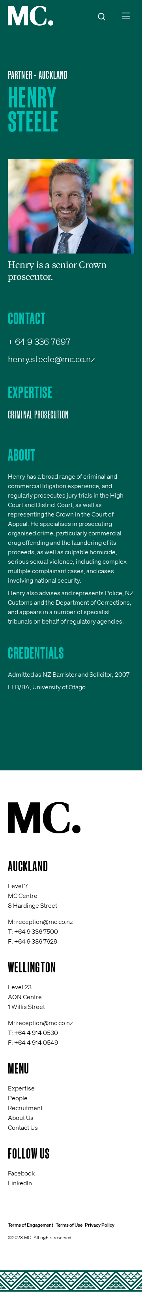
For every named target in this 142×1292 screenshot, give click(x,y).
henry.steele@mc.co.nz (51, 359)
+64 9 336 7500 (36, 931)
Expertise (21, 1088)
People (18, 1098)
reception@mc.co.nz (44, 922)
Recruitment (25, 1108)
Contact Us (23, 1127)
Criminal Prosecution (38, 414)
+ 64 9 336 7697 (39, 341)
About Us (21, 1118)
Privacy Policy (99, 1225)
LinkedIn (20, 1183)
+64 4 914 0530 (36, 1033)
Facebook (21, 1173)
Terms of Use (69, 1225)
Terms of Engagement (30, 1225)
